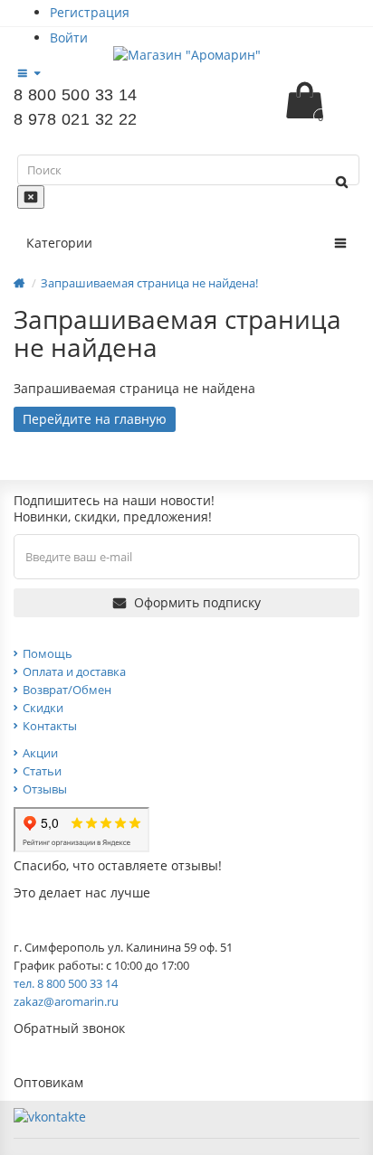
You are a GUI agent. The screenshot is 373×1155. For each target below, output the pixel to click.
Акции (40, 753)
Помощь (47, 653)
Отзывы (45, 789)
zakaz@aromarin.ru (66, 1001)
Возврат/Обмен (67, 689)
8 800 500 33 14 (76, 95)
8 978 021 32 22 (76, 119)
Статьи (42, 771)
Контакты (50, 726)
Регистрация (89, 12)
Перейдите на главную (95, 418)
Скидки (43, 708)
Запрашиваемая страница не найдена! (149, 283)
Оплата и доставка (74, 671)
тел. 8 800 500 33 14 (66, 983)
